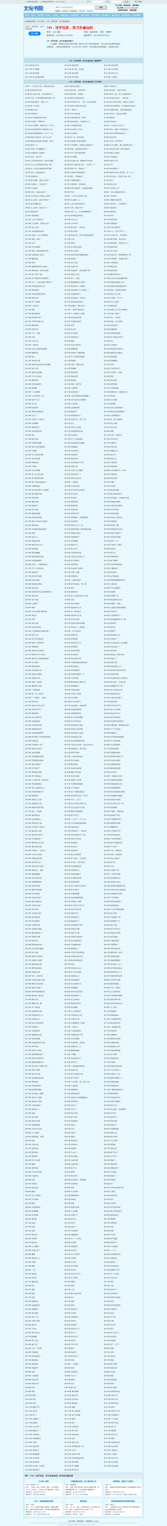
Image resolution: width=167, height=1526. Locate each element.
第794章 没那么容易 (32, 1121)
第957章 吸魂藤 (31, 1337)
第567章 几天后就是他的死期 (75, 823)
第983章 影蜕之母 (110, 1368)
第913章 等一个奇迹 (111, 1274)
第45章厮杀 (116, 1514)
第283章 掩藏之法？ (111, 451)
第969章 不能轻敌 (31, 1352)
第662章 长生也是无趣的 (34, 948)
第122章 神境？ (70, 243)
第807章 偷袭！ (70, 1137)
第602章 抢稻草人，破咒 (34, 870)
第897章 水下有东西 (71, 1254)
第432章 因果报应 (71, 647)
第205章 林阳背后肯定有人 (114, 349)
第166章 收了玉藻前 (32, 302)
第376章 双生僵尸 (110, 572)
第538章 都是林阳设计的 (113, 784)
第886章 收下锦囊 (110, 1239)
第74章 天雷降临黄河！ (73, 180)
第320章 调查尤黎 (31, 502)
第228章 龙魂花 (70, 380)
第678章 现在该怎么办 (72, 968)
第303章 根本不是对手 (72, 478)
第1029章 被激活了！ (33, 1431)
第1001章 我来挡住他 (112, 1391)
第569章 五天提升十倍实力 (35, 827)
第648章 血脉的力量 (71, 929)
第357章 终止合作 (71, 549)
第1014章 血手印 (31, 1411)
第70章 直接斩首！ (32, 176)
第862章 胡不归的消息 (112, 1207)
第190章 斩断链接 (110, 329)
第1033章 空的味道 (71, 1434)
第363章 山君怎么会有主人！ (75, 557)
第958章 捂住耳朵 (71, 1337)
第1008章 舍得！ (31, 1403)
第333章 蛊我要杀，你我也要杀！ (77, 517)
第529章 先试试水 (110, 772)
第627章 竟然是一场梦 (72, 901)
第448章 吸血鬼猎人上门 (113, 666)
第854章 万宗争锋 (31, 1199)
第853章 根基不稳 (110, 1195)
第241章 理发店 (109, 396)
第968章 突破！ (109, 1348)
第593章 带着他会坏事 (33, 858)
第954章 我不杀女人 (32, 1333)
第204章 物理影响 (71, 349)
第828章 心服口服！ (71, 1164)
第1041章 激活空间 (32, 1446)
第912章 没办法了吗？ (72, 1274)
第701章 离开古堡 (31, 999)
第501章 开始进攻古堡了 (73, 737)
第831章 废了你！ (71, 1168)
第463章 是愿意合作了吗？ (114, 686)
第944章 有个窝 (109, 1317)
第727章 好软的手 (110, 1031)
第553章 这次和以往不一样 (114, 803)
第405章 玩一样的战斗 (72, 611)
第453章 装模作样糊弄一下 (74, 674)
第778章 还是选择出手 (112, 1097)
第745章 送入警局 (110, 1054)
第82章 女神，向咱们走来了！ (36, 192)
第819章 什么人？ (71, 1152)
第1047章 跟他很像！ (33, 1454)
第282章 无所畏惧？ (71, 451)
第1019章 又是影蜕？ (112, 1415)
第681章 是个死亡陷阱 (72, 972)
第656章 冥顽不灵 (31, 941)
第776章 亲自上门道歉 (33, 1097)
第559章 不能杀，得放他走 (114, 811)
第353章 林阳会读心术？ (34, 545)
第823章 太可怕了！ (111, 1156)
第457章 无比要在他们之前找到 (115, 678)
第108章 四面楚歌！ (111, 223)
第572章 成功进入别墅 (33, 831)
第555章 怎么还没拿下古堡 (74, 807)
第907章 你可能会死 (111, 1266)
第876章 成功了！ (71, 1227)
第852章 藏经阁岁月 (71, 1195)
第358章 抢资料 (109, 549)
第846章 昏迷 (69, 1188)
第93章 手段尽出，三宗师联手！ (116, 204)
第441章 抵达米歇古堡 (72, 658)
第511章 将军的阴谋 (111, 749)
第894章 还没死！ (71, 1250)
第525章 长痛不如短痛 (72, 768)
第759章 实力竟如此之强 (73, 1074)
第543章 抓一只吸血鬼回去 (74, 792)
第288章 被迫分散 (71, 459)
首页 (27, 15)
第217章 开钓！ (109, 364)
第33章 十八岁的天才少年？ (114, 125)
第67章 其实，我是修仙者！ (35, 172)
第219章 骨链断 (70, 368)
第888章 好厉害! (70, 1242)
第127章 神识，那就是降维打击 (37, 251)
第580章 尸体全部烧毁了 (113, 839)
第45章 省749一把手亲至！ (114, 141)
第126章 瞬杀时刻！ (111, 247)
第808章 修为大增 (110, 1137)
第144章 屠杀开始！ (111, 270)
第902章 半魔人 (31, 1262)
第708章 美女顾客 (71, 1007)
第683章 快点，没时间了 (34, 976)
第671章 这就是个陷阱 (33, 960)
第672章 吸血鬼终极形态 (73, 960)
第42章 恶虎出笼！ (111, 137)
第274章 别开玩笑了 (111, 439)
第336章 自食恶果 (71, 521)
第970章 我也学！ (71, 1352)
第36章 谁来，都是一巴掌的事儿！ (117, 129)
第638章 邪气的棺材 (32, 917)
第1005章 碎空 (30, 1399)
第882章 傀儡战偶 (71, 1235)
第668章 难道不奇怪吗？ (34, 956)
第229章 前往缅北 (110, 380)
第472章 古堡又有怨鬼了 (113, 698)
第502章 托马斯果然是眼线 (114, 737)
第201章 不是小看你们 (72, 345)
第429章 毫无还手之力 (72, 643)
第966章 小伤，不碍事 (33, 1348)
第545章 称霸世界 (31, 796)
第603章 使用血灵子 (71, 870)
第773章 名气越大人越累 (34, 1093)
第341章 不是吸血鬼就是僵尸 (36, 529)
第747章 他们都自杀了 (72, 1058)
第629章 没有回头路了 (33, 905)
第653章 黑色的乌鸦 (32, 937)
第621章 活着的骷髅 (71, 894)
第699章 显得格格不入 (72, 996)
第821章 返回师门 (31, 1156)
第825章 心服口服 (71, 1160)
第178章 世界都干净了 (33, 317)
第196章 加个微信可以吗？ (114, 337)
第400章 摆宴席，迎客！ (113, 604)
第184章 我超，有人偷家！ (114, 321)
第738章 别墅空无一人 (72, 1046)
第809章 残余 (30, 1141)
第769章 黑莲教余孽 (111, 1086)
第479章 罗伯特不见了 (33, 709)
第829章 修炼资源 (110, 1164)
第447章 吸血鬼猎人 (71, 666)
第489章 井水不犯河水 (72, 721)
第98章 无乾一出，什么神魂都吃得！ (78, 212)
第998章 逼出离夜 (110, 1387)
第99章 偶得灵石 (110, 212)
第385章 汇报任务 (110, 584)
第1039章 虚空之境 (71, 1442)
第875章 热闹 (30, 1227)
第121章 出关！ (31, 243)
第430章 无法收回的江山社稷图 (115, 643)
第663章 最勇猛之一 (71, 948)
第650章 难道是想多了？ (34, 933)
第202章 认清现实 (110, 345)
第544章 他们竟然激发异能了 (115, 792)
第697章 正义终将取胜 (112, 992)
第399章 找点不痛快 (71, 604)
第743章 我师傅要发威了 (34, 1054)
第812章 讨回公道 (31, 1144)
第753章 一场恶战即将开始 (74, 1066)
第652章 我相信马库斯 (112, 933)
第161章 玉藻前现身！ (72, 294)
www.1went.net (131, 8)
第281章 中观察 (31, 451)
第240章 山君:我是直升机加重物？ (77, 396)
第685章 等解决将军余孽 (113, 976)
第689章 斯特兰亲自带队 (34, 984)
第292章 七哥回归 (110, 462)
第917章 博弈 (109, 1282)
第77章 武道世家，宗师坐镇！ (75, 184)
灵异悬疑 (126, 15)
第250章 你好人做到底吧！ (114, 408)
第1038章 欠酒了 (31, 1442)
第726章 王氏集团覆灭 (72, 1031)
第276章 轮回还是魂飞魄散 (74, 443)
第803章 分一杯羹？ (32, 1133)
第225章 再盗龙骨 (71, 376)
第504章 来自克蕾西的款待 (74, 741)
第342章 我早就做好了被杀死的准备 (77, 529)
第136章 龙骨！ (31, 263)
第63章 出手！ (109, 165)
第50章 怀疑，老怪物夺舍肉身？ (76, 149)
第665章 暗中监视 (31, 952)
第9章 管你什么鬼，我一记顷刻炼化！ (118, 94)
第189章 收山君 (70, 329)
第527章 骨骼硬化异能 (33, 772)
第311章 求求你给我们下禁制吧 (37, 490)
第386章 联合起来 (31, 588)
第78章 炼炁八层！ (111, 184)
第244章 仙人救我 (110, 400)
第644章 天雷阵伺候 (32, 925)
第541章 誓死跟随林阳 (112, 788)
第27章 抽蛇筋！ (110, 118)
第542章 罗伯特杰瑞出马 (34, 792)
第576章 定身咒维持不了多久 (75, 835)
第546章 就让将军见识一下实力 (76, 796)
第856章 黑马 (109, 1199)
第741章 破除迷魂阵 (71, 1050)
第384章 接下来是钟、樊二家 (75, 584)
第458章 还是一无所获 (33, 682)
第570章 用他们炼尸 (71, 827)
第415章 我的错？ (110, 623)
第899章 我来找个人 (32, 1258)
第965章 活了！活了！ (112, 1344)
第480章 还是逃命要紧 (72, 709)
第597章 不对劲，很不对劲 (74, 862)
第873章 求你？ (70, 1223)
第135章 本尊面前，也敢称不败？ (116, 259)
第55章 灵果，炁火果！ (34, 157)
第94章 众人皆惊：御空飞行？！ (37, 208)
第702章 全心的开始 (71, 999)
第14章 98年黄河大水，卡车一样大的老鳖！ (80, 102)
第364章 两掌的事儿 (111, 557)
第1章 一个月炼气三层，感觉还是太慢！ (40, 86)
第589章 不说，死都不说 (113, 850)
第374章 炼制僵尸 (31, 572)
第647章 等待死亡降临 (33, 929)
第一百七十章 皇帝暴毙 (80, 1494)
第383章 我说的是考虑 (33, 584)
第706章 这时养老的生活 (113, 1003)
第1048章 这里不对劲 (72, 1454)
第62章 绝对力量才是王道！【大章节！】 (80, 165)
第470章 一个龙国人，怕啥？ (36, 698)
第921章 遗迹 (30, 1289)
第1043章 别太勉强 (111, 1446)
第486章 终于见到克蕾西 (73, 717)
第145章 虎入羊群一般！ (34, 274)
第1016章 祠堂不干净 (112, 1411)
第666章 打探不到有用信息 (74, 952)
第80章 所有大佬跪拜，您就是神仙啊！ (79, 188)
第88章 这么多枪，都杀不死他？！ (38, 200)
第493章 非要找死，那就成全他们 (116, 725)
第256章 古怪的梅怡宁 (112, 415)
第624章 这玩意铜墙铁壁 (73, 898)
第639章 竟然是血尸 (71, 917)
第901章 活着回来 (110, 1258)
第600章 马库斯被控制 (72, 866)
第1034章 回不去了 (111, 1434)
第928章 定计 (69, 1297)
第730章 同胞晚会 (110, 1035)
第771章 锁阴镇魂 (71, 1090)
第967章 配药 (69, 1348)
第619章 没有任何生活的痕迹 (115, 890)
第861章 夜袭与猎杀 (71, 1207)
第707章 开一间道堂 (32, 1007)
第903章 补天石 (70, 1262)
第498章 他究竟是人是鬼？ (74, 733)
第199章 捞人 (109, 341)
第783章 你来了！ (71, 1105)
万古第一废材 (44, 1481)
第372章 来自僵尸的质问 (73, 568)
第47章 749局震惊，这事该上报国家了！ (79, 145)
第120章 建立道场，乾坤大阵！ (115, 239)
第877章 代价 (109, 1227)
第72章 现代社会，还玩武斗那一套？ (118, 176)
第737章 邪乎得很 (31, 1046)
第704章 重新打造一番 (33, 1003)
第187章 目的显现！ (111, 325)
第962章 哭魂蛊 (109, 1340)
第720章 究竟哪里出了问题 (74, 1023)
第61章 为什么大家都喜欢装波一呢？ (39, 165)
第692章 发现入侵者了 (33, 988)
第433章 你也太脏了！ (112, 647)
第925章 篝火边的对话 (72, 1293)
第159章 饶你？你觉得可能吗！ (115, 290)
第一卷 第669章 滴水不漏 (41, 1514)
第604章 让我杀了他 (111, 870)
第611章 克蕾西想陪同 (33, 882)
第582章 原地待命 (71, 843)
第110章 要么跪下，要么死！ (75, 227)
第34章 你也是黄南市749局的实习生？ (39, 129)
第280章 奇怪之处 (110, 447)
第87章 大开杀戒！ (111, 196)
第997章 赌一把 (70, 1387)
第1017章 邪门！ (31, 1415)
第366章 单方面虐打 (71, 560)
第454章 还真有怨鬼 (111, 674)
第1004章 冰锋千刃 (111, 1395)
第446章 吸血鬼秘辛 (32, 666)
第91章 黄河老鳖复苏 (33, 204)
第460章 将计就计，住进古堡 (115, 682)
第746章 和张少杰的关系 (34, 1058)
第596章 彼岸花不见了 (33, 862)
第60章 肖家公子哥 (111, 161)
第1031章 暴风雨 (110, 1431)
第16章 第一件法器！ (33, 106)
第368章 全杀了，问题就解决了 (37, 564)
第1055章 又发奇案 (111, 69)
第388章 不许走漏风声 (112, 588)
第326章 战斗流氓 (31, 510)
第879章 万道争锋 (71, 1231)
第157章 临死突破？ (32, 290)
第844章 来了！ (109, 1184)
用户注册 (138, 2)
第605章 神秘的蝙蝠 (32, 874)
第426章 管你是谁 (71, 639)
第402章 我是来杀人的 (72, 607)
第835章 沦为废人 (110, 1172)
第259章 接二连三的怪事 (113, 419)
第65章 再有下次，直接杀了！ (75, 169)
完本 (48, 15)
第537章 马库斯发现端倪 (73, 784)
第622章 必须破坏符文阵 (113, 894)
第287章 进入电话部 (32, 459)
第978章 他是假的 (31, 1364)
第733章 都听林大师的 (112, 1039)
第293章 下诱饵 (31, 466)
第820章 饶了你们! (111, 1152)
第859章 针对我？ (110, 1203)
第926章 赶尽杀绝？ (111, 1293)
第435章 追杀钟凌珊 (71, 651)
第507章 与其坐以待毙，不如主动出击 (78, 745)
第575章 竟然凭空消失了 (34, 835)
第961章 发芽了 (70, 1340)
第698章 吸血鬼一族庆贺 (34, 996)
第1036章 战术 (69, 1438)
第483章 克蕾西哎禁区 (72, 713)
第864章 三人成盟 (71, 1211)
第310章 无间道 (109, 486)
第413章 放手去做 (31, 623)
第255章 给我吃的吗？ (72, 415)
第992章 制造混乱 (110, 1380)
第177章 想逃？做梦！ (112, 314)
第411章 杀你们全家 (71, 619)
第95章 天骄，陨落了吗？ (74, 208)
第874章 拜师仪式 (110, 1223)
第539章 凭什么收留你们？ (35, 788)
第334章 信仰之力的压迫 (113, 517)
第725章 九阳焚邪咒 (32, 1031)
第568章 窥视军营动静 (112, 823)
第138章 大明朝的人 (111, 263)
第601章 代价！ (109, 866)
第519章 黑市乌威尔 (71, 760)
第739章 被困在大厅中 (112, 1046)
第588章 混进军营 (71, 850)
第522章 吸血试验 (71, 764)
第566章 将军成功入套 (33, 823)
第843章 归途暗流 (71, 1184)
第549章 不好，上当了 (72, 800)
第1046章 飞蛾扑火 (111, 1450)
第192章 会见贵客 (71, 333)
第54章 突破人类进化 (112, 153)
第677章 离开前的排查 (33, 968)
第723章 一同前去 (71, 1027)
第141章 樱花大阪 (110, 267)
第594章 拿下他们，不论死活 (75, 858)
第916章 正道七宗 (110, 1278)
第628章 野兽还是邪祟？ (113, 901)
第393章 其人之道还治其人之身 (76, 596)
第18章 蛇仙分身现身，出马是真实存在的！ (120, 106)
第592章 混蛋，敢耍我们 (113, 854)
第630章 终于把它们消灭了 (74, 905)
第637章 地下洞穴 (110, 913)
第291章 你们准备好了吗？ (74, 462)
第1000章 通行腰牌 (71, 1391)
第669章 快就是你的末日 (73, 956)
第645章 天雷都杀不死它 (73, 925)
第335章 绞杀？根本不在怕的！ (37, 521)
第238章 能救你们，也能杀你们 (115, 392)
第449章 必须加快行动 (33, 670)
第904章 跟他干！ (110, 1262)
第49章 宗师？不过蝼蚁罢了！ (36, 149)
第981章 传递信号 (31, 1368)
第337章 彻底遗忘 (110, 521)
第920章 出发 (109, 1286)
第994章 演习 (69, 1384)
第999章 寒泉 (30, 1391)
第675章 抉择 (69, 964)
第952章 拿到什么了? (72, 1329)
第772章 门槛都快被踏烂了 (114, 1090)
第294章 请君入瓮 (71, 466)
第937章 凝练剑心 (71, 1309)
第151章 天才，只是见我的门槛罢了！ (39, 282)
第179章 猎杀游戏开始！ (73, 317)
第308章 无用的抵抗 (32, 486)
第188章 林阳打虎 (31, 329)
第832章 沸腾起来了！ (112, 1168)
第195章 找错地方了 (71, 337)
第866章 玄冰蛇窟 (31, 1215)
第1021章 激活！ (70, 1419)
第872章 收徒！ (31, 1223)
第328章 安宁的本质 (111, 510)
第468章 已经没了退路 (72, 694)
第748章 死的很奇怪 (111, 1058)
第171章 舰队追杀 (110, 306)
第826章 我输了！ (110, 1160)
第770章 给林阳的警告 (33, 1090)
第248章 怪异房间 (31, 408)
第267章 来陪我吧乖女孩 (73, 431)
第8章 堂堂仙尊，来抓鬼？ (74, 94)
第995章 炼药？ (109, 1384)
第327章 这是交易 (71, 510)
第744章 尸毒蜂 (70, 1054)
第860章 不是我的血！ (33, 1207)
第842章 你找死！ (31, 1184)
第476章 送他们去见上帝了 (35, 705)
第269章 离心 (30, 435)
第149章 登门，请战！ (72, 278)
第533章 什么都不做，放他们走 (37, 780)
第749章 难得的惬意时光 (34, 1062)
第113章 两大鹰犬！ (71, 231)
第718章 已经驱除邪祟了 (113, 1019)
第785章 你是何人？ (32, 1109)
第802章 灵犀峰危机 (111, 1129)
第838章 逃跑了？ (110, 1176)
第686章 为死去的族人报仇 (35, 980)
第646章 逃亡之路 (110, 925)
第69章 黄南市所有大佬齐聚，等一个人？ (119, 172)
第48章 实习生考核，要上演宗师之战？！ (119, 145)
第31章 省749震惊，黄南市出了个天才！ (40, 125)
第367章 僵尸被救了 (111, 560)
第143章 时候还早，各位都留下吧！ (77, 270)
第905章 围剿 (30, 1266)
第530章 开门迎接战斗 (33, 776)
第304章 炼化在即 (110, 478)
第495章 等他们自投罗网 (73, 729)
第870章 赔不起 (70, 1219)
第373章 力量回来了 (111, 568)
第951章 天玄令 (31, 1329)
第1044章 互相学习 (32, 1450)
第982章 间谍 (69, 1368)
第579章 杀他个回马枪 (72, 839)
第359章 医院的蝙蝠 (32, 553)
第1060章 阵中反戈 (102, 35)
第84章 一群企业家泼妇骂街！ (115, 192)
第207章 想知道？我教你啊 (74, 353)
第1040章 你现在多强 (112, 1442)
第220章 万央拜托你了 (112, 368)
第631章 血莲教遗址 (111, 905)
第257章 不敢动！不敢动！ (35, 419)
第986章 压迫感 (109, 1372)
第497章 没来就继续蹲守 (34, 733)
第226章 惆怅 (109, 376)
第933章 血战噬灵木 (32, 1305)
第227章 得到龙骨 (31, 380)
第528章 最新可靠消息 (72, 772)
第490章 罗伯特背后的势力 (114, 721)
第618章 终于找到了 (71, 890)
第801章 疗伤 (69, 1129)
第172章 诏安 (30, 310)
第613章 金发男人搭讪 (112, 882)
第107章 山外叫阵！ (71, 223)
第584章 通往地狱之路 (33, 847)
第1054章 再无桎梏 (32, 73)
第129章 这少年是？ (111, 251)
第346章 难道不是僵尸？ (113, 533)
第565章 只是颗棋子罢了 (113, 819)
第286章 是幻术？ (110, 455)
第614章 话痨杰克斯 (32, 886)
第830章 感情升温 (31, 1168)
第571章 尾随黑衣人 (111, 827)
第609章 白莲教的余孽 (72, 878)
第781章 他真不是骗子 (112, 1101)
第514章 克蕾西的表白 (112, 753)
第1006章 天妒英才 (71, 1399)
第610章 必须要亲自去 (112, 878)
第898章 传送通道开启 (112, 1254)
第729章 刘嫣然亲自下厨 (73, 1035)
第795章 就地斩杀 (71, 1121)
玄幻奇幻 (105, 15)
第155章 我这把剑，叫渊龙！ (75, 286)
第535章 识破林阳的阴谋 (113, 780)
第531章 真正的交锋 (71, 776)
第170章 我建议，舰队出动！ (75, 306)
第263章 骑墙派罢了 (32, 427)
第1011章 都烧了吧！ (33, 1407)
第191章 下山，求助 (32, 333)
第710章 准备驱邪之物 (33, 1011)
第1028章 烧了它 (110, 1427)
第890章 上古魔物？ (32, 1246)
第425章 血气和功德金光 (34, 639)
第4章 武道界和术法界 (33, 90)
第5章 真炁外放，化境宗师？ (75, 90)
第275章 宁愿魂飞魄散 (33, 443)
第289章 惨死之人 (110, 459)
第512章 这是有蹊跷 (32, 753)
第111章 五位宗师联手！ (113, 227)
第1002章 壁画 (30, 1395)
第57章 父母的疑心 (111, 157)
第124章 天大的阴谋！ (33, 247)
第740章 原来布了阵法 (33, 1050)
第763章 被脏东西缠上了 (113, 1078)
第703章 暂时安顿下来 (112, 999)
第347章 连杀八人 (31, 537)
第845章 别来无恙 (31, 1188)
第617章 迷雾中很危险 (33, 890)
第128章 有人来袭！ (71, 251)
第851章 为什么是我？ (33, 1195)
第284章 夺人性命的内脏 (34, 455)
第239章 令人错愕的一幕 (34, 396)
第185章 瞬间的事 (31, 325)
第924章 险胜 (30, 1293)
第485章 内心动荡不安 (33, 717)
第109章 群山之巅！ (32, 227)
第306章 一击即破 (71, 482)
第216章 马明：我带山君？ (74, 364)
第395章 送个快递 (31, 600)
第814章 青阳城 (109, 1144)
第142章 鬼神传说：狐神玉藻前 (37, 270)
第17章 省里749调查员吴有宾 (75, 106)
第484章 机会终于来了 (112, 713)
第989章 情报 (109, 1376)
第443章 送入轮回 (31, 662)
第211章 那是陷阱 (110, 357)
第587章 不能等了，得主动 (35, 850)
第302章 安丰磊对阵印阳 (34, 478)
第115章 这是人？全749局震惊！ (37, 235)
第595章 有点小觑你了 (112, 858)
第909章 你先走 (70, 1270)
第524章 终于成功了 (32, 768)
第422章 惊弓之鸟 (31, 635)
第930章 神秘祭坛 (31, 1301)
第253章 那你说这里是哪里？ (115, 412)
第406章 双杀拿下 (110, 611)
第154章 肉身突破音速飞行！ (36, 286)
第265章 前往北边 (110, 427)
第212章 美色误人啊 (32, 361)
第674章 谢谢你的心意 (33, 964)
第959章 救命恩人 (110, 1337)
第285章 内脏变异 (71, 455)
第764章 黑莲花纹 (31, 1082)
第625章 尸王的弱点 (111, 898)
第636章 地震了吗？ (71, 913)
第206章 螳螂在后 (31, 353)
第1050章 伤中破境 (71, 77)
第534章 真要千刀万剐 (72, 780)
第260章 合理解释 (31, 423)
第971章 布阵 (109, 1352)
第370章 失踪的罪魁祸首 (113, 564)
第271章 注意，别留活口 (113, 435)
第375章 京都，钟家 (71, 572)
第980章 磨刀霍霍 (110, 1364)
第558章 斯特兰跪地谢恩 (73, 811)
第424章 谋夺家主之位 (112, 635)
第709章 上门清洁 (110, 1007)
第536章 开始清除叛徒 (33, 784)
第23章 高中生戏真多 (72, 114)
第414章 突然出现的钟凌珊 (74, 623)
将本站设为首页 (32, 2)
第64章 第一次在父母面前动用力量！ (39, 169)
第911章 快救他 (31, 1274)
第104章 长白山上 (71, 219)
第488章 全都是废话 (32, 721)
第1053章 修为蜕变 (71, 73)
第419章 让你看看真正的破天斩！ (37, 631)
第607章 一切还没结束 (112, 874)
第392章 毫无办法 (31, 596)
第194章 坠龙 (30, 337)
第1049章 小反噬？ (111, 77)
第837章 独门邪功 (71, 1176)
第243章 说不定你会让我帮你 (75, 400)
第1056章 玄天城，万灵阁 (74, 69)
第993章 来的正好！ (32, 1384)
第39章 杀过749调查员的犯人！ (115, 133)
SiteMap (96, 1521)
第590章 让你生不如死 (33, 854)
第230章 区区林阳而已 (33, 384)
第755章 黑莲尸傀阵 (32, 1070)
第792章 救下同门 (71, 1117)
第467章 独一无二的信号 (34, 694)
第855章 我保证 (70, 1199)
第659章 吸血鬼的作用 (33, 945)
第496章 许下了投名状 (112, 729)
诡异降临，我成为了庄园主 (123, 1481)
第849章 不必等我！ (71, 1191)
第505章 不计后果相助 (112, 741)
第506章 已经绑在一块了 (34, 745)
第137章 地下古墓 (71, 263)
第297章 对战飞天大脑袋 (73, 470)
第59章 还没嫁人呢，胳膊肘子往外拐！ (79, 161)
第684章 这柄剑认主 (71, 976)
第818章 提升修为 (31, 1152)
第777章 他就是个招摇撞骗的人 (76, 1097)
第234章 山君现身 (71, 388)
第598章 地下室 (109, 862)
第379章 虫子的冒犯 (111, 576)
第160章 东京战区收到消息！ (36, 294)
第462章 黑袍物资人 (71, 686)
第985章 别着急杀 (71, 1372)
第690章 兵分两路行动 (72, 984)
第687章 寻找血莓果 (71, 980)
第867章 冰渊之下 (71, 1215)
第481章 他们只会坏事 (112, 709)
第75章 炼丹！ (109, 180)
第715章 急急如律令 (111, 1015)
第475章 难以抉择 (110, 702)
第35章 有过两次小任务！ (74, 129)
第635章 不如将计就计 (33, 913)
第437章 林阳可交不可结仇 (35, 655)
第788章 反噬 (30, 1113)
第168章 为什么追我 (111, 302)
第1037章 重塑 (109, 1438)
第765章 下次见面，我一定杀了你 (77, 1082)
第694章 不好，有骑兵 (112, 988)
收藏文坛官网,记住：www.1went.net (53, 2)
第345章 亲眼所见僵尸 (72, 533)
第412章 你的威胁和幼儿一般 (115, 619)
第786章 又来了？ (71, 1109)
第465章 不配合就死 (71, 690)
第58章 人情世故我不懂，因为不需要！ (40, 161)
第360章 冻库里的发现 (72, 553)
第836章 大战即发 (31, 1176)
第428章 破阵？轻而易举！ (35, 643)
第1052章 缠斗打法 (111, 73)
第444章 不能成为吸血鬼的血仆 (76, 662)
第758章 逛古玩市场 (32, 1074)
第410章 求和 (30, 619)
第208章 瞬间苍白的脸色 (113, 353)
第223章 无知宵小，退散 (113, 372)
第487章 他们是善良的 (112, 717)
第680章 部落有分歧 (32, 972)
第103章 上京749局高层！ (34, 219)
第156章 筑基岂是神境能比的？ (115, 286)
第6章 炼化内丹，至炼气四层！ (115, 90)
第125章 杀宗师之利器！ (73, 247)
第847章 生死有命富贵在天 (114, 1188)
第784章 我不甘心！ (111, 1105)
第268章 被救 (109, 431)
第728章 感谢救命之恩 (33, 1035)
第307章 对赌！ (109, 482)
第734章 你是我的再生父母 (35, 1043)
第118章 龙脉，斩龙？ (33, 239)
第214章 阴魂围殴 (110, 361)
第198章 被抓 (69, 341)
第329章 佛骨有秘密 (32, 513)
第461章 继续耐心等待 (33, 686)
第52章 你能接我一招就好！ (35, 153)
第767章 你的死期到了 (33, 1086)
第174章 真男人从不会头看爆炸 (115, 310)
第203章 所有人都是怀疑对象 (36, 349)
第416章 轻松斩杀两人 (33, 627)
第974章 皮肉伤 (109, 1356)
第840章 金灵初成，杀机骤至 (75, 1180)
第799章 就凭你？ (110, 1125)
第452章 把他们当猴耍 (33, 674)
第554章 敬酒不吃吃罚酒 (34, 807)
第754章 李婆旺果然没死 (113, 1066)
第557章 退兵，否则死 (33, 811)
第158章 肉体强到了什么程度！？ (77, 290)
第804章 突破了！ (71, 1133)
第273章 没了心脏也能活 (73, 439)
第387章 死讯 (69, 588)
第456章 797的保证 (71, 678)
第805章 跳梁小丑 (110, 1133)
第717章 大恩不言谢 (71, 1019)
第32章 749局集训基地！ (73, 125)
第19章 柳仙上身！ (32, 110)
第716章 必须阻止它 (32, 1019)
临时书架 (82, 11)
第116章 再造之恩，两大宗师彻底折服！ (79, 235)
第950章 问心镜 (109, 1325)
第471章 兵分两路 (71, 698)
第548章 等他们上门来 (33, 800)
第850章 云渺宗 (109, 1191)
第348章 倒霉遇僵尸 (71, 537)
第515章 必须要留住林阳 (34, 756)
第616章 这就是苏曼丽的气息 (115, 886)
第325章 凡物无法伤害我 (113, 506)
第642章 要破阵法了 (71, 921)
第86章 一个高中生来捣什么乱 (75, 196)
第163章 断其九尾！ (32, 298)
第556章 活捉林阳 (110, 807)
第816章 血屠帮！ (71, 1148)
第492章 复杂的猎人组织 (73, 725)
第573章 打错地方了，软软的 (75, 831)
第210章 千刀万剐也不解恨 (74, 357)
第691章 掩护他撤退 (111, 984)
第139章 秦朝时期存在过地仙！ (37, 267)
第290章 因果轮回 (31, 462)
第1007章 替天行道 (111, 1399)
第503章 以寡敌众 (31, 741)
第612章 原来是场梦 (71, 882)
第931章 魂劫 (69, 1301)
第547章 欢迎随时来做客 (113, 796)
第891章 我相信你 (71, 1246)
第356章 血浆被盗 (31, 549)
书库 (33, 15)
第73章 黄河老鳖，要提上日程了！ (38, 180)
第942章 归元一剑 (31, 1317)
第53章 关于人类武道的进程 (74, 153)
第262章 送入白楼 (110, 423)
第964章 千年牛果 (71, 1344)
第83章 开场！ (69, 192)
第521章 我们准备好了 (33, 764)
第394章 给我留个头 (111, 596)
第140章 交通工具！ (71, 267)
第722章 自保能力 (31, 1027)
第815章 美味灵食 (31, 1148)
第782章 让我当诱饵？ (33, 1105)
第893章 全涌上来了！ (33, 1250)
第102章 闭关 (109, 216)
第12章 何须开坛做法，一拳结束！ (117, 98)
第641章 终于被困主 (32, 921)
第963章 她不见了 (31, 1344)
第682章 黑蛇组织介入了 (113, 972)
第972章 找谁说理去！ (33, 1356)
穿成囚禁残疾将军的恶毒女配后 (123, 1501)
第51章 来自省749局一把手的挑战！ (117, 149)
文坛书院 (33, 8)
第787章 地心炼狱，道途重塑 (115, 1109)
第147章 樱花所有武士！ (113, 274)
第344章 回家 (30, 533)
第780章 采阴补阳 (71, 1101)
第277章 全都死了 (110, 443)
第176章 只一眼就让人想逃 (74, 314)
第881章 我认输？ (31, 1235)
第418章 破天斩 (109, 627)
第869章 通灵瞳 (31, 1219)
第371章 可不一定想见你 (34, 568)
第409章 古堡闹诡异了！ (113, 615)
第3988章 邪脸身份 (39, 1494)
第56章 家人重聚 (70, 157)
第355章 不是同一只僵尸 (113, 545)
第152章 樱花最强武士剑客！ (75, 282)
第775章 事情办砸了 (111, 1093)
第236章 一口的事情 (32, 392)
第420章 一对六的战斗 (72, 631)
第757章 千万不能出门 (112, 1070)
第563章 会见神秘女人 (33, 819)
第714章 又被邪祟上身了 (73, 1015)
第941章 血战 (109, 1313)
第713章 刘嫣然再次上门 (34, 1015)
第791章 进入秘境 (31, 1117)
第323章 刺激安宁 (31, 506)
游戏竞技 (75, 15)
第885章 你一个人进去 (72, 1239)
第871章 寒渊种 (109, 1219)
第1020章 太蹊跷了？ (33, 1419)
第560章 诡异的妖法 (32, 815)
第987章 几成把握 (31, 1376)
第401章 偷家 (30, 607)
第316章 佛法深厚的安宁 (113, 494)
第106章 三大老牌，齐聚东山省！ (37, 223)
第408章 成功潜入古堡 (72, 615)
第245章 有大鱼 (31, 404)
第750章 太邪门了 (71, 1062)
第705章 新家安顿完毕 (72, 1003)
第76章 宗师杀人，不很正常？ (36, 184)
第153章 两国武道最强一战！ (115, 282)
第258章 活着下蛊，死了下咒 (75, 419)
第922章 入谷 (69, 1289)
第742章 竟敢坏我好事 (112, 1050)
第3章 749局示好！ (111, 86)
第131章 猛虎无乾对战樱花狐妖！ (77, 255)
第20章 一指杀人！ (71, 110)
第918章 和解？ (70, 1282)
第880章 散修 (109, 1231)
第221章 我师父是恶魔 (33, 372)
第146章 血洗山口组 (71, 274)
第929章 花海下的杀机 (112, 1297)
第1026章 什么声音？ (33, 1427)
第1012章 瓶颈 (69, 1407)
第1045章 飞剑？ (70, 1450)
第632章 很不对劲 (31, 909)
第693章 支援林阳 (71, 988)
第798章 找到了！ (71, 1125)
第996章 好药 (30, 1387)
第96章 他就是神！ (111, 208)
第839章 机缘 (30, 1180)
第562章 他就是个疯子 (112, 815)
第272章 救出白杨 (31, 439)
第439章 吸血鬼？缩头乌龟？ (115, 655)
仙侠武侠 (64, 15)
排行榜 (40, 15)
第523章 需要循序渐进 (112, 764)
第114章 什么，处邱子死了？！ (115, 231)
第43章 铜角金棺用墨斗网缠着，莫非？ (40, 141)
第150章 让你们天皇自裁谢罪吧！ (116, 278)
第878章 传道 (30, 1231)
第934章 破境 (69, 1305)
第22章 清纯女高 (31, 114)
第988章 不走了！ (71, 1376)
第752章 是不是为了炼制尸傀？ (37, 1066)
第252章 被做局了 (71, 412)
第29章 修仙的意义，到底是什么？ (77, 121)
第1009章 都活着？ (71, 1403)
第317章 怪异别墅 (31, 498)
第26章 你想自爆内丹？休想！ (75, 118)
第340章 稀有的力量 (111, 525)
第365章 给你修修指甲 (33, 560)
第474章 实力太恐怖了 (72, 702)
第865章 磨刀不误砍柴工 (113, 1211)
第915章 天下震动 (71, 1278)
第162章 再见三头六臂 (112, 294)
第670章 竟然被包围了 (112, 956)
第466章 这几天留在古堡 (113, 690)
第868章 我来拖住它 (111, 1215)
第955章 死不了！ (71, 1333)
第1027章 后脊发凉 (71, 1427)
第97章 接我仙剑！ (32, 212)
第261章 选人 (69, 423)
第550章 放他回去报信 (112, 800)
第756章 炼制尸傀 (71, 1070)
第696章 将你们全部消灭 (73, 992)
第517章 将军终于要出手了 (114, 756)
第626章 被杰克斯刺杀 (33, 901)
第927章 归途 (30, 1297)
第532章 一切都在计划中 (113, 776)
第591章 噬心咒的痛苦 (72, 854)
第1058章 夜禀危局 (71, 65)
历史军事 (136, 15)
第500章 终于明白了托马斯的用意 (37, 737)
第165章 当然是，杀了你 (113, 298)
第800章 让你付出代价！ (34, 1129)
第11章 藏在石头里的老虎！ (74, 98)
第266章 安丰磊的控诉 (33, 431)
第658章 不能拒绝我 (111, 941)
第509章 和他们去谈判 (33, 749)
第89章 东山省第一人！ (73, 200)
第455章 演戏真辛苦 (32, 678)
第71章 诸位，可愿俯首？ (74, 176)
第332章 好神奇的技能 (33, 517)
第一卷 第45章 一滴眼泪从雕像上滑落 (125, 1494)
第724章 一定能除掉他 (112, 1027)
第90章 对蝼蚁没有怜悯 (112, 200)
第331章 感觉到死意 (111, 513)
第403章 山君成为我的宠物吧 (115, 607)
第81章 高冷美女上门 (112, 188)
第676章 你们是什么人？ (113, 964)
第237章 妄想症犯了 (71, 392)
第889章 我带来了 (110, 1242)
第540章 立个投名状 (71, 788)
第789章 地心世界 (71, 1113)
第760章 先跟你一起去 (112, 1074)
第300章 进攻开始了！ (72, 474)
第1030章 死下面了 (71, 1431)
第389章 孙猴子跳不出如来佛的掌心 (38, 592)
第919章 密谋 (69, 1286)
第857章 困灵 (30, 1203)
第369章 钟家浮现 (71, 564)
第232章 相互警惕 (110, 384)
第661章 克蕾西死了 (111, 945)
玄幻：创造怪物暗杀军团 (43, 1501)
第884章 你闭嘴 (31, 1239)
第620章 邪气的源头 (32, 894)
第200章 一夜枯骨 (31, 345)
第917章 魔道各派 (31, 1282)
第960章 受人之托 (31, 1340)
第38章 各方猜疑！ (71, 133)
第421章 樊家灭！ (110, 631)
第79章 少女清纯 (31, 188)
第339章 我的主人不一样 (73, 525)
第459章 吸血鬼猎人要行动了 (75, 682)
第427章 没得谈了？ (111, 639)
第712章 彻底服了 (110, 1011)
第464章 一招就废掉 (32, 690)
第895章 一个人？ (110, 1250)
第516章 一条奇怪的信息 (73, 756)
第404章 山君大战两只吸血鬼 (36, 611)
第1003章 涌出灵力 (71, 1395)
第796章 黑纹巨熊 (110, 1121)
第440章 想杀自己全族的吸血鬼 (37, 658)
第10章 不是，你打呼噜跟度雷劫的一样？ (40, 98)
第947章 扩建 (109, 1321)
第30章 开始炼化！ (111, 121)
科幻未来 (85, 15)
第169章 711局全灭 (32, 306)
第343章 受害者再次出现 (113, 529)
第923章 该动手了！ (111, 1289)
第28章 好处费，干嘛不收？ (35, 121)
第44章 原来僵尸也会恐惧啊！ (75, 141)
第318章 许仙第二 (71, 498)
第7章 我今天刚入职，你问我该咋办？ (39, 94)
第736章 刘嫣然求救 (111, 1043)
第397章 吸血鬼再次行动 (113, 600)
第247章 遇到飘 (109, 404)
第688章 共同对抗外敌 (112, 980)
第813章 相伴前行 (71, 1144)
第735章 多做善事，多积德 (74, 1043)
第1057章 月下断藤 (32, 69)
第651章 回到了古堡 (71, 933)
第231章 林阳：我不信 (72, 384)
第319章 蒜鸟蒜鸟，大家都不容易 (116, 498)
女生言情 (95, 15)
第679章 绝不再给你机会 (113, 968)
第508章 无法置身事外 (112, 745)
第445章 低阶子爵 (110, 662)
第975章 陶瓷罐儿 (31, 1360)
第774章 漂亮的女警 (71, 1093)
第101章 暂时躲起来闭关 (73, 216)
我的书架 (90, 11)
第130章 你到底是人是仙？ (35, 255)
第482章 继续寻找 (31, 713)
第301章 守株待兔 (110, 474)
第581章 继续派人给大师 (34, 843)
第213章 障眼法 (70, 361)
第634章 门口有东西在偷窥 (114, 909)
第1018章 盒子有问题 (72, 1415)
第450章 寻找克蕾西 (71, 670)
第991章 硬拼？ (70, 1380)
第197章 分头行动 (31, 341)
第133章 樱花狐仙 (31, 259)
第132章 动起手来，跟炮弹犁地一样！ (118, 255)
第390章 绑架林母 (71, 592)
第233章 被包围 (31, 388)
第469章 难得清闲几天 (112, 694)
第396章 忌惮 (69, 600)
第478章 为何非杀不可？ (113, 705)
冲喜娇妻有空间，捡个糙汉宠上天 (83, 1481)
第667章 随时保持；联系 (113, 952)
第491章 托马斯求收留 (33, 725)
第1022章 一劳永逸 (111, 1419)
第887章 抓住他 (31, 1242)
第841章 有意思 (109, 1180)
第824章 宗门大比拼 (32, 1160)
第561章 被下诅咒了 (71, 815)
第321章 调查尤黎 (71, 502)
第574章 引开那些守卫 (112, 831)
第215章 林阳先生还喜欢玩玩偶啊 (37, 364)
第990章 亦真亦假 (31, 1380)
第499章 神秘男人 (110, 733)
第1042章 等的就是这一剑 (74, 1446)
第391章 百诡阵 (109, 592)
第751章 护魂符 (109, 1062)
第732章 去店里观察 (71, 1039)
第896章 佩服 (30, 1254)
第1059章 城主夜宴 (111, 65)
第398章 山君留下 (31, 604)
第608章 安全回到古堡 (33, 878)
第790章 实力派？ (110, 1113)
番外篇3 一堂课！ (78, 1514)
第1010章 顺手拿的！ (112, 1403)
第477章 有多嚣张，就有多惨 (75, 705)
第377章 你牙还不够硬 (33, 576)
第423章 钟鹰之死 (71, 635)
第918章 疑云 (30, 1286)
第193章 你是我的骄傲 (112, 333)
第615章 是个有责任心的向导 (75, 886)
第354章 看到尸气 (71, 545)
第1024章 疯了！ (70, 1423)
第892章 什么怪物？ (111, 1246)
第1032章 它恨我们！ (33, 1434)
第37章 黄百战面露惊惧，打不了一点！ (40, 133)
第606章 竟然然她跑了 (72, 874)
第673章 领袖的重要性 (112, 960)
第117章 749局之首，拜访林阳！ (116, 235)
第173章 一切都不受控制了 (74, 310)
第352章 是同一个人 (111, 541)
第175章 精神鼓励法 (32, 314)
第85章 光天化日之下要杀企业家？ (38, 196)
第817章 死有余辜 (110, 1148)
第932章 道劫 (109, 1301)
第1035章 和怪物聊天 (33, 1438)
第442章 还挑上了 (110, 658)
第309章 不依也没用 (71, 486)
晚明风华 (83, 1501)
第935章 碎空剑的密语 (112, 1305)
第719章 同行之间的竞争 (34, 1023)
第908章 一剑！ (31, 1270)
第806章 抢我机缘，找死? (34, 1137)
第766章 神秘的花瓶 (111, 1082)
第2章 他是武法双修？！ (73, 86)
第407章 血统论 (31, 615)
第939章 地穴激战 (31, 1313)
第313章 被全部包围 (111, 490)
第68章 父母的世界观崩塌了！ (75, 172)
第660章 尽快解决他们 (72, 945)
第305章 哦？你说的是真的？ (36, 482)
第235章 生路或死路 (111, 388)
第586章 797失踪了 (111, 847)
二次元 (55, 15)
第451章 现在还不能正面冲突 (115, 670)
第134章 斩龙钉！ (71, 259)
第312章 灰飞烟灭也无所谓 (74, 490)
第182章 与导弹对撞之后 (34, 321)
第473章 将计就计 (31, 702)
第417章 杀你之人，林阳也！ (75, 627)
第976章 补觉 (69, 1360)
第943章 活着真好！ (71, 1317)
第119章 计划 (69, 239)
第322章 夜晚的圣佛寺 (112, 502)
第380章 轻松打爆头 (32, 580)
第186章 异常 (69, 325)
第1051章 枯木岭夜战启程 (34, 77)
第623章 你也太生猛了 (33, 898)
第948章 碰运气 (31, 1325)
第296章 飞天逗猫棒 (32, 470)
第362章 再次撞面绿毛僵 (34, 557)
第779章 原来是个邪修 (33, 1101)
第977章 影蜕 (109, 1360)
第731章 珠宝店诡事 (32, 1039)
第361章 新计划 (109, 553)
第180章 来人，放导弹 (112, 317)
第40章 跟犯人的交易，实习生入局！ (39, 137)
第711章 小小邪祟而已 (72, 1011)
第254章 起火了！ (31, 415)
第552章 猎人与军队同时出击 (75, 803)
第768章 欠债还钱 (71, 1086)
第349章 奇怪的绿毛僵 (112, 537)
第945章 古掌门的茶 (32, 1321)
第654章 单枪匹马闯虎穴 (73, 937)
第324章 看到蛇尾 (71, 506)
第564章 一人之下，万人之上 (75, 819)
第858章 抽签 (69, 1203)
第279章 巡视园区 (71, 447)
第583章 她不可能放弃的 (113, 843)
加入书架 (34, 33)
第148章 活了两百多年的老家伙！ (37, 278)
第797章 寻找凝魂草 (32, 1125)
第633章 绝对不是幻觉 (72, 909)
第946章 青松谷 (70, 1321)
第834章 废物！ (70, 1172)
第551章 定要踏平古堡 (33, 803)
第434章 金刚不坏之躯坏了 (35, 651)
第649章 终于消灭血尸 (112, 929)
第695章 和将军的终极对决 (35, 992)
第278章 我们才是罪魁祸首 (35, 447)
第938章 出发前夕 (110, 1309)
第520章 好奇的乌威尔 (112, 760)
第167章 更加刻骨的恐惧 (73, 302)
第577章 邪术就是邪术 (112, 835)
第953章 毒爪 (109, 1329)
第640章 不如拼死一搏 (112, 917)
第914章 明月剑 (31, 1278)
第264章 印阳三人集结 (72, 427)
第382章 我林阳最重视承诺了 (115, 580)
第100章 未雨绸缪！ (32, 216)
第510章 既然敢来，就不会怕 (75, 749)
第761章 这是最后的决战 (34, 1078)
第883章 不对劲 (109, 1235)
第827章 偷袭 (30, 1164)
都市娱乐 (116, 15)
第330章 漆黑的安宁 (71, 513)
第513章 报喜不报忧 (71, 753)
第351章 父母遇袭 (71, 541)
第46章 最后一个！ (32, 145)
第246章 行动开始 (71, 404)
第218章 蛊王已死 (31, 368)
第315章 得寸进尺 (71, 494)
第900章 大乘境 (70, 1258)
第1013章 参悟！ (110, 1407)
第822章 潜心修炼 (71, 1156)
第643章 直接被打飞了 (112, 921)
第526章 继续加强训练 (112, 768)
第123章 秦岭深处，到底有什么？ (116, 243)
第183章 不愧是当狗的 (72, 321)
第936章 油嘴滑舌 (31, 1309)
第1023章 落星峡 (31, 1423)
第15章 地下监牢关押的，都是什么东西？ (119, 102)
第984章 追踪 (30, 1372)
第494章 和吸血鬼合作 (33, 729)
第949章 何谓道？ (71, 1325)
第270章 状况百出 (71, 435)
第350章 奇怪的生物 (32, 541)
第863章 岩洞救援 (31, 1211)
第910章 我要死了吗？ (112, 1270)
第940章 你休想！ (71, 1313)
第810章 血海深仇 (71, 1141)
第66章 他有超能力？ (112, 169)
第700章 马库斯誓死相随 (113, 996)
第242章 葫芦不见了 (32, 400)
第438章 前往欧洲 (71, 655)
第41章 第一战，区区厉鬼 (74, 137)
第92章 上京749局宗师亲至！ (75, 204)
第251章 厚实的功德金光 (34, 412)
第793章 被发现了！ (111, 1117)
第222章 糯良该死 (71, 372)
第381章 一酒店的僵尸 (72, 580)
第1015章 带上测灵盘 (72, 1411)
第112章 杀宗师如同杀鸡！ (35, 231)
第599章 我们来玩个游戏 (34, 866)
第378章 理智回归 (71, 576)
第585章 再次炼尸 (71, 847)
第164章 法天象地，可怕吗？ (75, 298)
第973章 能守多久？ (71, 1356)
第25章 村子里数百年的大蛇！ (36, 118)
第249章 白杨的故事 (71, 408)
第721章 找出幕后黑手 (112, 1023)
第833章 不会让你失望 (33, 1172)
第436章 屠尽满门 (110, 651)
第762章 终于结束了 (71, 1078)
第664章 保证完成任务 (112, 948)
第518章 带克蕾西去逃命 (34, 760)
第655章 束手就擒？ (111, 937)
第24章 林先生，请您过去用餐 (115, 114)
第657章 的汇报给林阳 (72, 941)
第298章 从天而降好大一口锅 (115, 470)
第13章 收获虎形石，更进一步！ (37, 102)
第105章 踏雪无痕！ (111, 219)
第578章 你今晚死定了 (33, 839)
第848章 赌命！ (31, 1191)
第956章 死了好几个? (112, 1333)
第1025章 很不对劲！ (112, 1423)
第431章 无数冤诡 (31, 647)
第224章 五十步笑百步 (33, 376)
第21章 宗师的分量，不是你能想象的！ (118, 110)
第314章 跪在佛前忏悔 (33, 494)
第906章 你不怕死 (71, 1266)
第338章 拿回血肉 (31, 525)
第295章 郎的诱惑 (110, 466)
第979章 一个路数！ (71, 1364)
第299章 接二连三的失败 (34, 474)
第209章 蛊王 (30, 357)
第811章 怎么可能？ (111, 1141)
